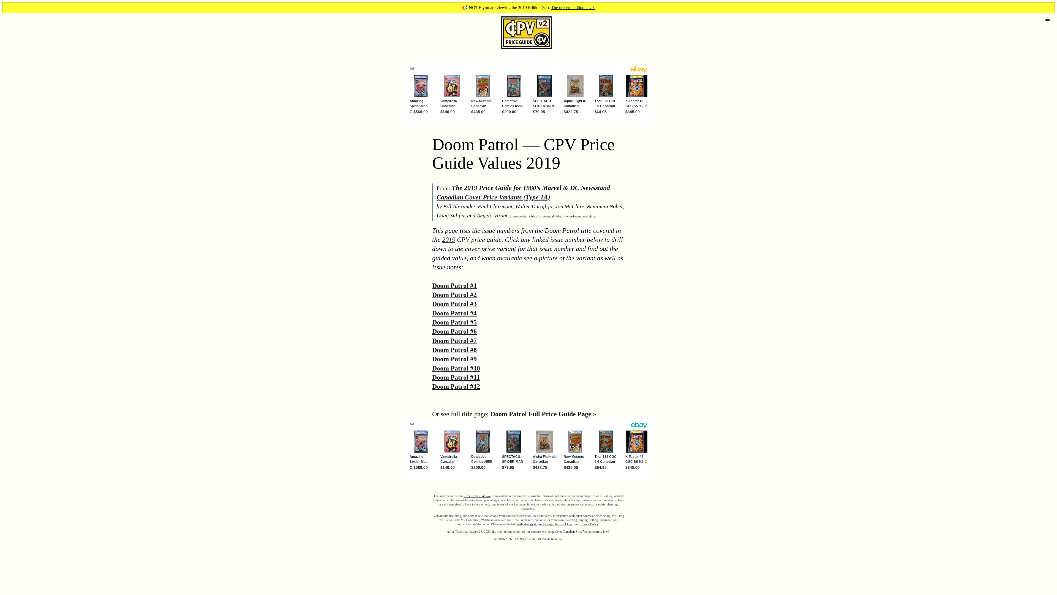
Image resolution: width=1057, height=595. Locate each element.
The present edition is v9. (573, 7)
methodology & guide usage (534, 524)
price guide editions (582, 216)
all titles (556, 216)
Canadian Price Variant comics (582, 532)
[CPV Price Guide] (516, 50)
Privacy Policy (588, 524)
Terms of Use (563, 524)
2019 (448, 239)
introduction (519, 216)
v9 (607, 532)
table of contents (539, 216)
